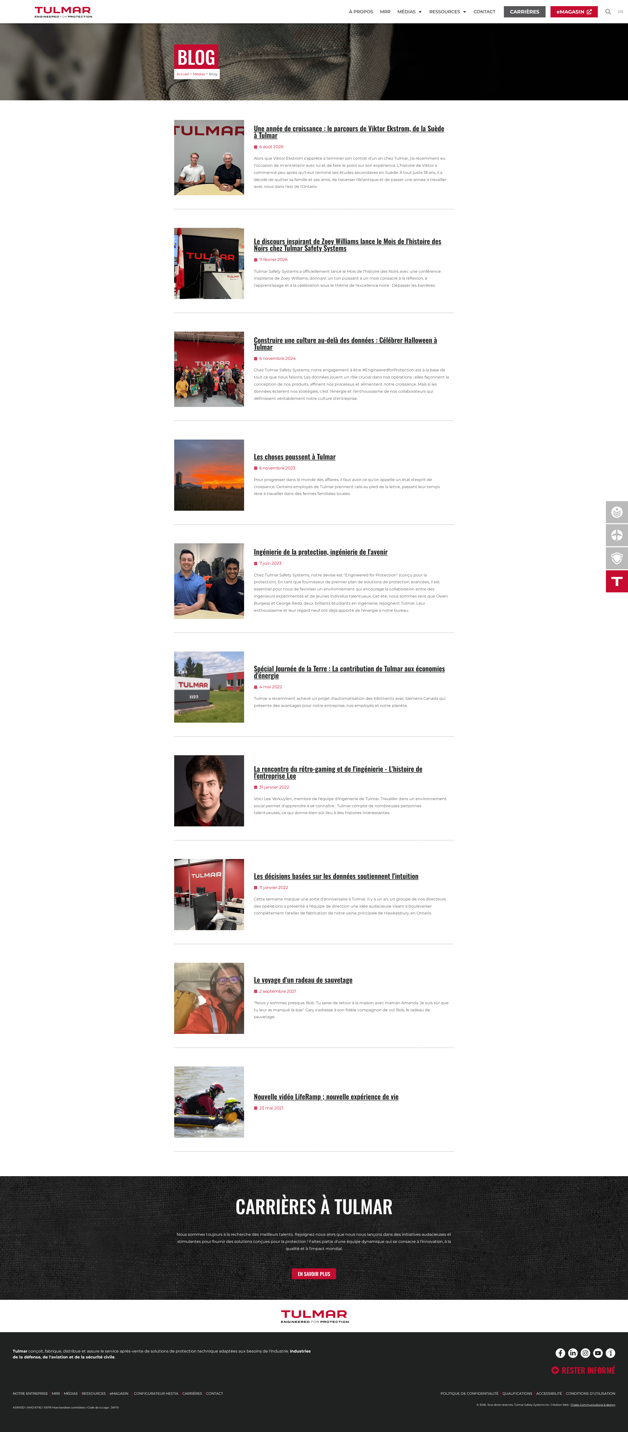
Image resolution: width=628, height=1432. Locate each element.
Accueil (183, 74)
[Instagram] (585, 1353)
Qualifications (517, 1393)
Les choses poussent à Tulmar (295, 456)
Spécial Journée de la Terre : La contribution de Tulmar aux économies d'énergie (349, 671)
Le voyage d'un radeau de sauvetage (303, 980)
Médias (406, 11)
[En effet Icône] (610, 1353)
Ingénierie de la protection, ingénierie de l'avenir (321, 552)
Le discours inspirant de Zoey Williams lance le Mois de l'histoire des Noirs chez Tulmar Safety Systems (347, 244)
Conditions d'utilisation (590, 1393)
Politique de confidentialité (469, 1393)
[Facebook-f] (560, 1353)
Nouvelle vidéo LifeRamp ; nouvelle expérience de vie (326, 1096)
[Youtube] (598, 1353)
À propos (361, 11)
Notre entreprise (30, 1393)
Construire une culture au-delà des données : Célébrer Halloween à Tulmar (345, 343)
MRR (387, 13)
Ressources (444, 11)
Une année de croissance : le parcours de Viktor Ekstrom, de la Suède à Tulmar (349, 131)
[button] (608, 11)
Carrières (192, 1393)
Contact (485, 11)
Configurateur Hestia (156, 1393)
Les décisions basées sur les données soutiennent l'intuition (336, 876)
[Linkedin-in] (573, 1353)
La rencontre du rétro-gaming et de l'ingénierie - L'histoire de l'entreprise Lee (338, 772)
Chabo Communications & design (593, 1404)
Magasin (119, 1393)
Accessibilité (549, 1393)
